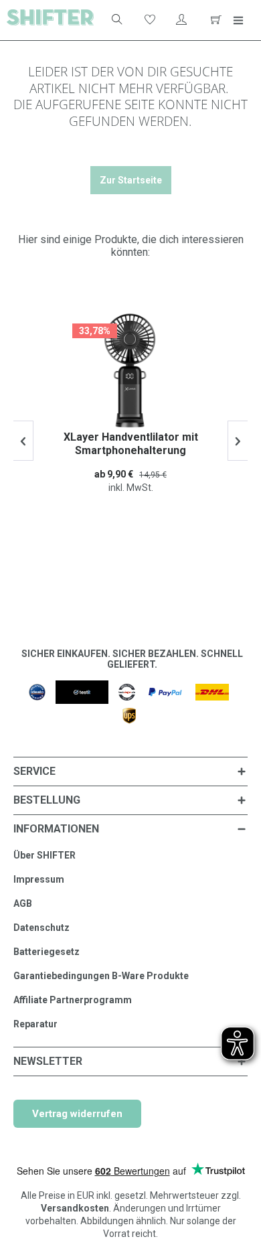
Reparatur (35, 1024)
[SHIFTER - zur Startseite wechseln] (50, 20)
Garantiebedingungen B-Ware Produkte (101, 975)
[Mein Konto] (181, 20)
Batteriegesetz (46, 951)
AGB (22, 903)
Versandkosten (75, 1208)
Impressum (38, 879)
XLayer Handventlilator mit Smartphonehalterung (131, 444)
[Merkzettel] (148, 20)
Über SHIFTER (44, 855)
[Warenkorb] (214, 20)
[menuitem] (110, 20)
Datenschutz (41, 927)
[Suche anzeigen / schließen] (115, 20)
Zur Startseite (131, 180)
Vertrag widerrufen (77, 1114)
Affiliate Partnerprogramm (72, 1000)
